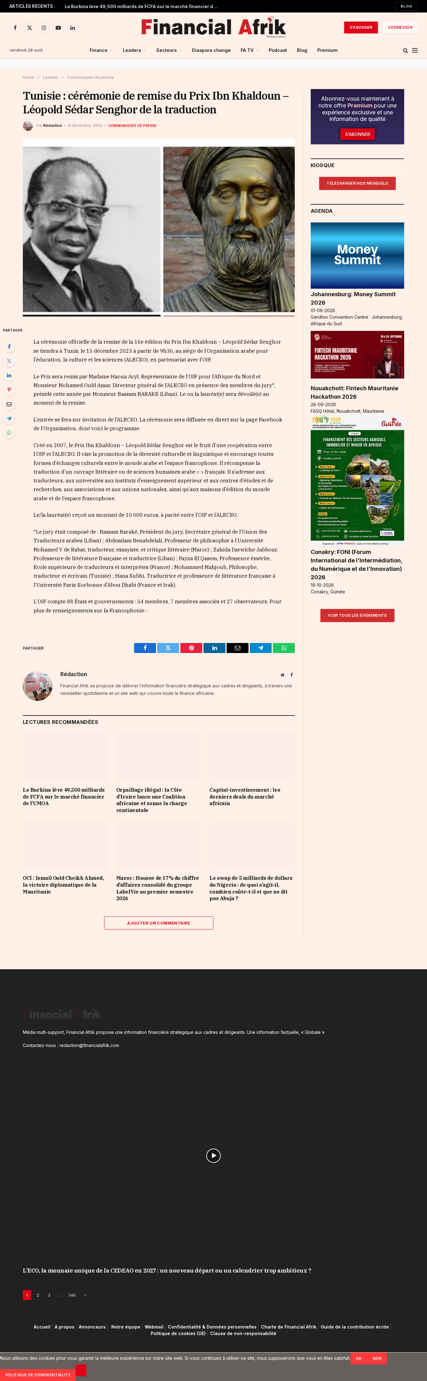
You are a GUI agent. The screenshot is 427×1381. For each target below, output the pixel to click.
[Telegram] (9, 418)
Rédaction (52, 125)
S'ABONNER (361, 27)
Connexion (400, 27)
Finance (99, 50)
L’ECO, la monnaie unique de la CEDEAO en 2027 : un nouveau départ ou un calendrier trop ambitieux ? (167, 1270)
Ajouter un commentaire (158, 922)
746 (72, 1295)
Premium (327, 50)
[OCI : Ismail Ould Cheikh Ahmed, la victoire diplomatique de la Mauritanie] (65, 846)
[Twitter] (9, 361)
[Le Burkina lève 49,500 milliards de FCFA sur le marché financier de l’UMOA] (65, 758)
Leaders (132, 50)
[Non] (81, 1370)
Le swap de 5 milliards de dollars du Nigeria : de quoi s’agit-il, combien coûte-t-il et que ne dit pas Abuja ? (250, 888)
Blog (406, 6)
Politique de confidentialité (37, 1375)
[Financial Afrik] (213, 27)
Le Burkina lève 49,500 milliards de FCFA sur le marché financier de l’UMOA (143, 6)
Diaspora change (211, 50)
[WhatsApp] (9, 433)
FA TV (247, 50)
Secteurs (166, 50)
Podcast (278, 50)
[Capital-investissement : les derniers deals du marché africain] (252, 758)
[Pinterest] (9, 390)
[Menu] (415, 50)
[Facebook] (9, 346)
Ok (359, 1358)
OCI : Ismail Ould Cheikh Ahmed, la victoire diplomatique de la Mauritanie (63, 885)
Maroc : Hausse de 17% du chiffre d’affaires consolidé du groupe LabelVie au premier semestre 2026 (157, 888)
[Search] (405, 50)
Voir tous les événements (357, 615)
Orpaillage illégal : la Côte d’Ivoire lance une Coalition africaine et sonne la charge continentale (151, 800)
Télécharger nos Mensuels (357, 183)
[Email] (9, 404)
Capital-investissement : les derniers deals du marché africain (244, 797)
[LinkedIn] (9, 375)
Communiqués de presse (132, 125)
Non (377, 1358)
